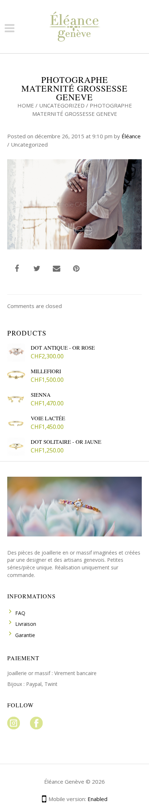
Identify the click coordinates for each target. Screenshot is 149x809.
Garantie (25, 635)
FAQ (20, 613)
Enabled (97, 798)
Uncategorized (62, 105)
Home (25, 105)
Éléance (131, 136)
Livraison (25, 623)
